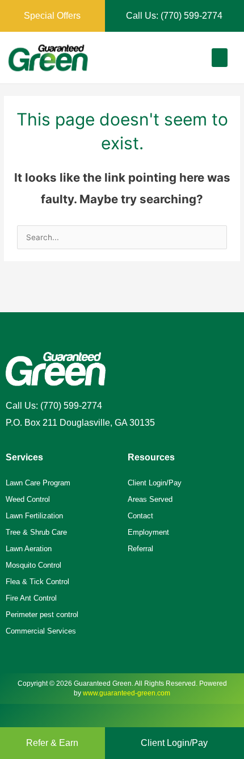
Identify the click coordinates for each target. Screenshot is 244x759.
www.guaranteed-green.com (126, 693)
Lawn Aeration (29, 548)
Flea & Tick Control (37, 581)
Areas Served (150, 499)
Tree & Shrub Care (36, 532)
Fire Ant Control (31, 598)
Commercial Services (41, 631)
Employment (148, 532)
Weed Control (28, 499)
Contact (140, 515)
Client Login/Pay (155, 483)
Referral (140, 548)
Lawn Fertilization (34, 515)
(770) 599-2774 (71, 405)
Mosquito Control (33, 565)
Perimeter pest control (42, 614)
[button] (220, 57)
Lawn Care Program (38, 483)
